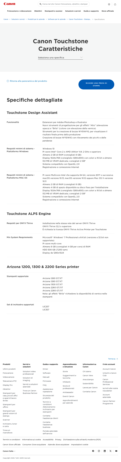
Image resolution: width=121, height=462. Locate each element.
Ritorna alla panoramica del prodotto (28, 81)
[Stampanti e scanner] (63, 10)
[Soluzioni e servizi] (82, 10)
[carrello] (115, 4)
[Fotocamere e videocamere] (32, 10)
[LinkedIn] (105, 451)
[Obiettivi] (43, 10)
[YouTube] (116, 451)
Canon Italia (8, 451)
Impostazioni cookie (79, 445)
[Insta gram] (99, 451)
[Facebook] (93, 451)
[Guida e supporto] (100, 10)
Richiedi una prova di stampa (96, 84)
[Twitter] (110, 451)
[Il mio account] (109, 4)
